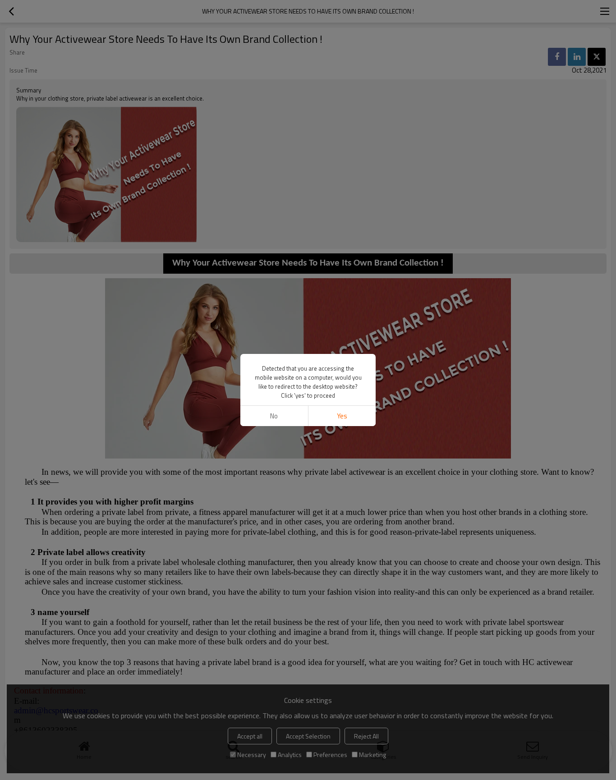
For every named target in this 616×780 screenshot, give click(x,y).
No (274, 416)
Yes (342, 416)
